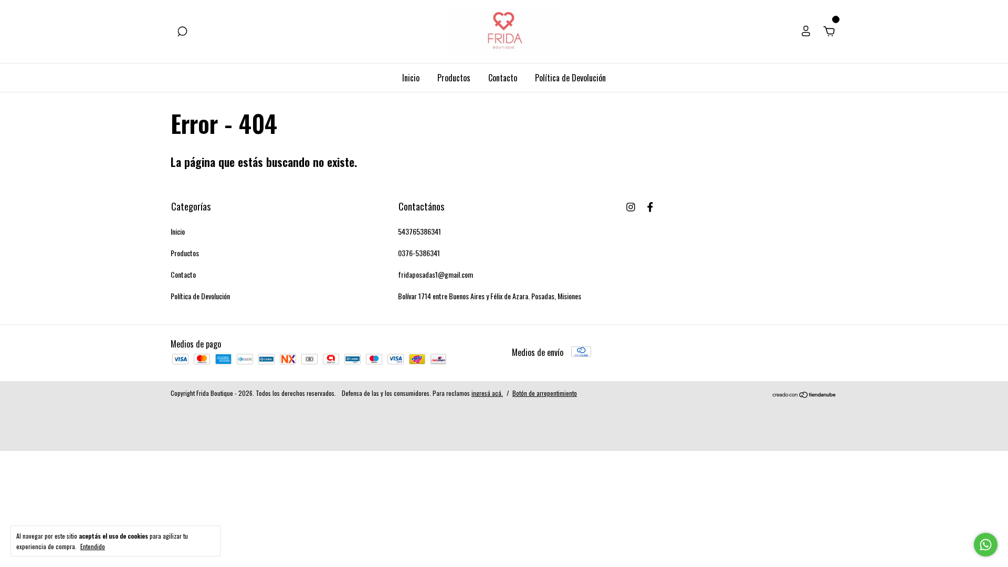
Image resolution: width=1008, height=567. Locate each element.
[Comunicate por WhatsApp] (986, 544)
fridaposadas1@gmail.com (435, 274)
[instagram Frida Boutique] (631, 206)
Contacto (502, 77)
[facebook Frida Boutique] (650, 206)
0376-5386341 (419, 252)
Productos (453, 77)
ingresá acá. (487, 392)
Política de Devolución (570, 77)
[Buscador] (182, 31)
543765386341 (419, 231)
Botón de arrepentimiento (544, 392)
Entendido (92, 546)
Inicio (410, 77)
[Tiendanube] (804, 394)
